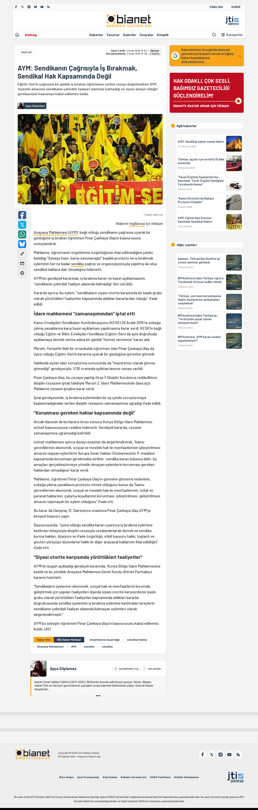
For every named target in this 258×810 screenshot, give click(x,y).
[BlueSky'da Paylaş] (22, 244)
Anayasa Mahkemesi (50, 232)
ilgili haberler (187, 126)
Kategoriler (234, 34)
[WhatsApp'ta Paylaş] (22, 234)
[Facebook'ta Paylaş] (22, 215)
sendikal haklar (137, 639)
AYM (73, 232)
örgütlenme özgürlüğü (105, 639)
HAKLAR (26, 52)
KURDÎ (235, 7)
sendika (77, 263)
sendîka (107, 646)
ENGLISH (216, 7)
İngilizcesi (137, 223)
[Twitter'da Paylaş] (22, 225)
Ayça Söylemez (63, 668)
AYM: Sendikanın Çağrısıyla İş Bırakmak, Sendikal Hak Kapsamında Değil (77, 72)
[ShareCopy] (22, 254)
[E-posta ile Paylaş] (22, 263)
